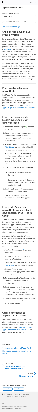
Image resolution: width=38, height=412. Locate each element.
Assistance (9, 394)
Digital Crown (10, 147)
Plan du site (18, 408)
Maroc (3, 403)
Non (19, 389)
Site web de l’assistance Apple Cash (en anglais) (17, 352)
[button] (31, 2)
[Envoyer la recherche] (4, 21)
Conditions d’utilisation (7, 408)
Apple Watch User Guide (12, 7)
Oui (7, 389)
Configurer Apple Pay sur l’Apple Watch (16, 348)
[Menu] (35, 2)
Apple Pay (7, 49)
